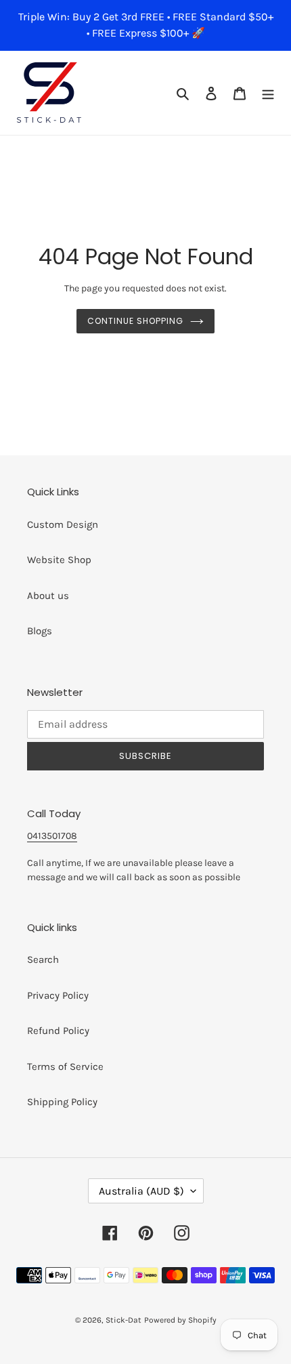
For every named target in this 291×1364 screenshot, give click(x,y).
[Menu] (268, 93)
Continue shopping (135, 321)
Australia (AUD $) (141, 1190)
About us (48, 596)
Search (43, 959)
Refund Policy (58, 1031)
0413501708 (52, 836)
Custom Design (62, 524)
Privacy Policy (58, 995)
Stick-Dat (123, 1320)
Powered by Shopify (180, 1320)
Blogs (39, 631)
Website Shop (59, 560)
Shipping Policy (62, 1102)
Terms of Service (65, 1066)
